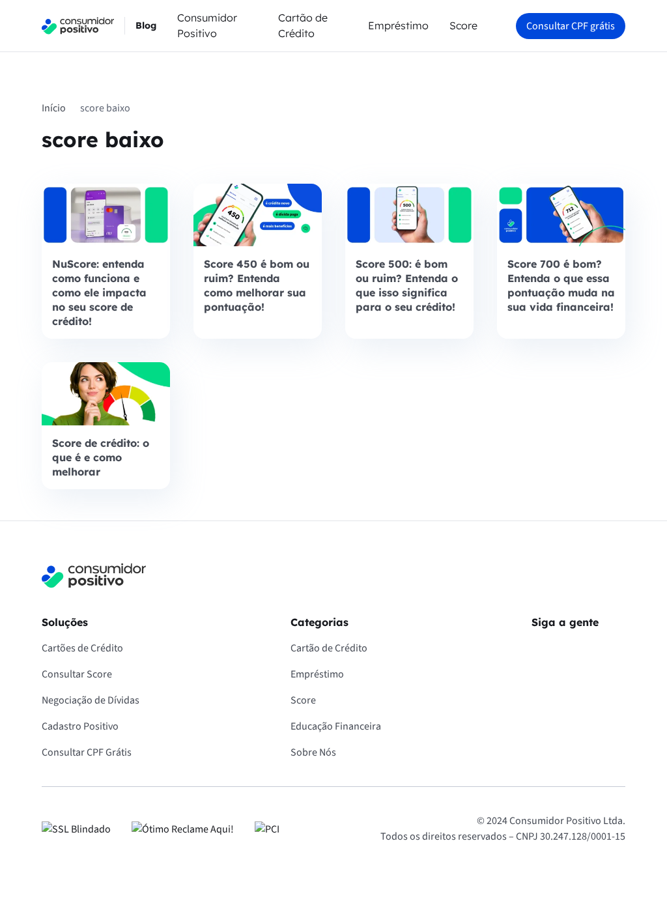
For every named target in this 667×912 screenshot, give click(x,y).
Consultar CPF (570, 26)
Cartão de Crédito (329, 648)
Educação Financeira (336, 726)
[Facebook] (542, 650)
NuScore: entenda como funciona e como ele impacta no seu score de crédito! (99, 292)
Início (54, 108)
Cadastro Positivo (80, 726)
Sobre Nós (313, 752)
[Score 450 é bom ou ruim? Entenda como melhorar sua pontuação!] (257, 215)
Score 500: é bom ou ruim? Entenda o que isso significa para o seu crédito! (407, 285)
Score (463, 25)
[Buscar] (496, 26)
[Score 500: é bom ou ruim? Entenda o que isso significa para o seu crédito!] (409, 215)
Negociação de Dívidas (90, 700)
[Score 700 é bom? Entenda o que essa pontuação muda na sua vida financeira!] (561, 215)
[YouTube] (614, 650)
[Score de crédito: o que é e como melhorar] (106, 393)
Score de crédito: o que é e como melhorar (100, 457)
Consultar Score (77, 674)
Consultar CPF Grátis (87, 752)
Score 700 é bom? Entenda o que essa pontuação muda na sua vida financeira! (561, 285)
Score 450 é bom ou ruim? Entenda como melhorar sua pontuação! (256, 285)
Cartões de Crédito (82, 648)
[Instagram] (578, 650)
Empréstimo (398, 25)
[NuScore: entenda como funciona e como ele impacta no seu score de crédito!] (106, 215)
